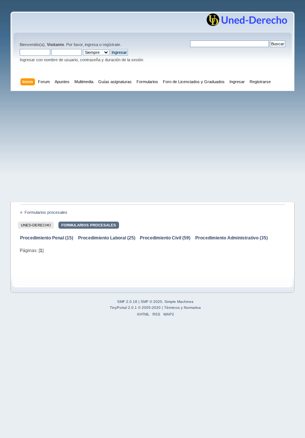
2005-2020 (151, 307)
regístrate (111, 44)
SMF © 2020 (151, 302)
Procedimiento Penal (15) (46, 238)
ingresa (91, 44)
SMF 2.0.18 (127, 302)
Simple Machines (178, 302)
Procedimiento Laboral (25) (106, 238)
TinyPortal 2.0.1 (123, 307)
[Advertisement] (152, 147)
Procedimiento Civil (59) (165, 238)
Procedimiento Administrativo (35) (231, 238)
